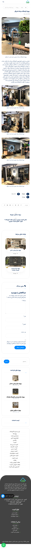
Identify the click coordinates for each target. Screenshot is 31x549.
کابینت (14, 442)
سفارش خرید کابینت (15, 532)
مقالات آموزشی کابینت (15, 465)
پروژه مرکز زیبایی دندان (15, 384)
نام (25, 316)
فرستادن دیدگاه (20, 347)
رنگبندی (15, 440)
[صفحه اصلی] (25, 7)
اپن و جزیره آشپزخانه (15, 431)
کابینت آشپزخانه (15, 529)
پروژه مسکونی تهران (15, 410)
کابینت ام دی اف (14, 445)
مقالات (14, 460)
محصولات (15, 527)
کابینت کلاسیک (14, 447)
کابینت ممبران (14, 451)
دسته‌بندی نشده (15, 436)
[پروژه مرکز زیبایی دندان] (15, 378)
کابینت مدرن (14, 449)
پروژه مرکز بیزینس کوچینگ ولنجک (15, 397)
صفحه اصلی (14, 525)
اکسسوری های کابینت (14, 467)
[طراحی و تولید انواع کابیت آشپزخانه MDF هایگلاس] (27, 2)
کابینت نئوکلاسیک (14, 453)
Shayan (23, 194)
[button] (3, 545)
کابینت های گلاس (14, 455)
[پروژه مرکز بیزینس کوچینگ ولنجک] (15, 391)
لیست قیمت (15, 458)
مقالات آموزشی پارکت (15, 462)
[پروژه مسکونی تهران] (15, 405)
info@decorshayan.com (13, 504)
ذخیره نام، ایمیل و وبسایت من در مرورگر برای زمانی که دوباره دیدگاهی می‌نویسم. (16, 342)
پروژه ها (23, 197)
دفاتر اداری (15, 530)
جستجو (6, 361)
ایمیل (24, 324)
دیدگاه (24, 300)
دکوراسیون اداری (15, 438)
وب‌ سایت (23, 332)
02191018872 (12, 502)
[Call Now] (3, 496)
